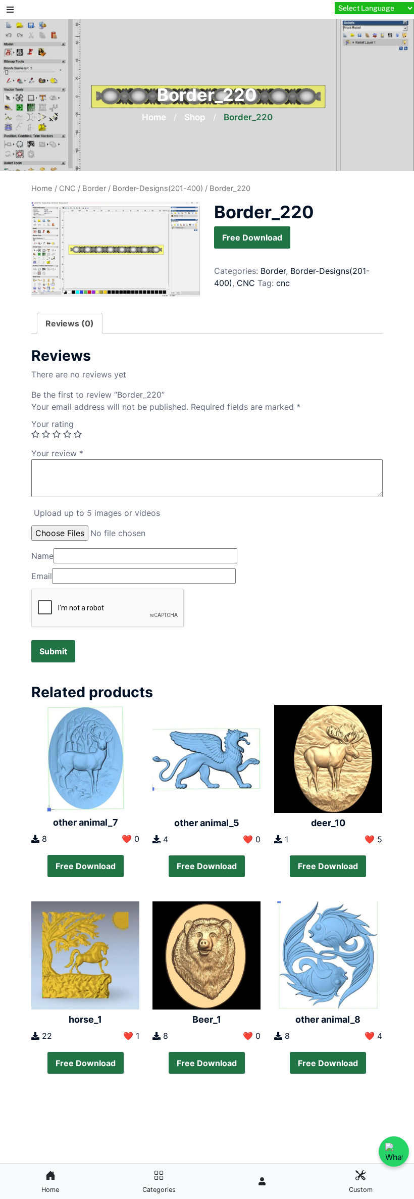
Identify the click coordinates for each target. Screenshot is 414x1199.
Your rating (52, 424)
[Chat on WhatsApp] (394, 1151)
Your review (57, 453)
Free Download (252, 237)
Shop (194, 117)
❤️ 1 (131, 1036)
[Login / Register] (262, 1181)
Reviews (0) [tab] (69, 323)
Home (154, 117)
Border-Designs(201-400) (158, 188)
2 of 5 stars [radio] (46, 434)
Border (94, 188)
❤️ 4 (373, 1036)
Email (41, 576)
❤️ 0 (130, 839)
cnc (283, 283)
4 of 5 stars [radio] (67, 434)
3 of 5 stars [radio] (57, 434)
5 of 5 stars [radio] (78, 434)
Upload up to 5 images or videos (97, 513)
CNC (67, 188)
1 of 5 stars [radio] (35, 434)
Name (42, 556)
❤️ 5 (373, 839)
